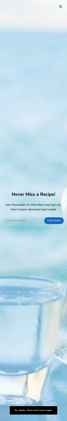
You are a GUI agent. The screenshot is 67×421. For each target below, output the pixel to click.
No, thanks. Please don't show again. (33, 410)
